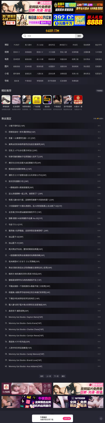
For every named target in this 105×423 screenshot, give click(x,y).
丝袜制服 (75, 52)
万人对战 (40, 45)
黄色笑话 (87, 73)
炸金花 (75, 45)
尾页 (63, 376)
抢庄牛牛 (98, 45)
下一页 (56, 376)
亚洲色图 (28, 66)
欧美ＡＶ (40, 52)
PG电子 (16, 45)
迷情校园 (63, 73)
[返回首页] (101, 418)
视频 (7, 52)
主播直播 (87, 52)
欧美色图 (40, 66)
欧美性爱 (52, 59)
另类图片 (98, 66)
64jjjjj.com (52, 31)
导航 (7, 80)
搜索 (79, 36)
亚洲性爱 (16, 59)
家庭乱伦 (28, 73)
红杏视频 (63, 81)
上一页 (49, 376)
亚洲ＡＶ (16, 52)
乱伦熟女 (87, 59)
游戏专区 (52, 45)
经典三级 (75, 59)
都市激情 (16, 73)
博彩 (7, 44)
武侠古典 (52, 73)
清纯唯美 (75, 66)
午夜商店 (28, 81)
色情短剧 (75, 81)
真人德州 (28, 45)
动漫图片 (52, 66)
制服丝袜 (63, 59)
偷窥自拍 (16, 66)
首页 (41, 376)
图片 (7, 66)
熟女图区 (87, 66)
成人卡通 (40, 59)
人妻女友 (40, 73)
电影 (7, 59)
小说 (7, 73)
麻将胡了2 (63, 45)
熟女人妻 (63, 52)
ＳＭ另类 (98, 52)
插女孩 (16, 81)
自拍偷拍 (28, 52)
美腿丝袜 (63, 66)
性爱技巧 (98, 73)
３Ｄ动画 (52, 52)
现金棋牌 (87, 45)
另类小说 (75, 73)
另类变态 (98, 59)
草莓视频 (40, 81)
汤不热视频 (52, 81)
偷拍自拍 (28, 59)
